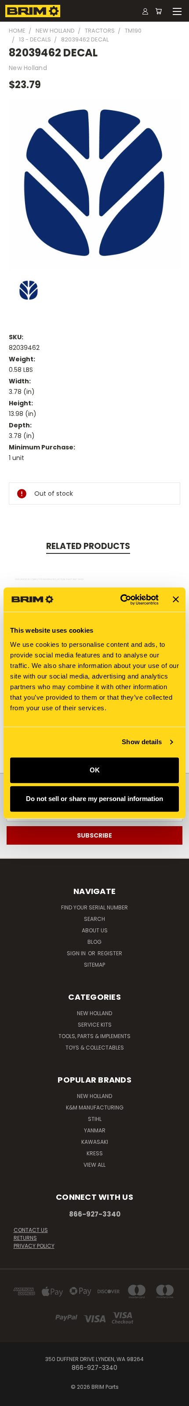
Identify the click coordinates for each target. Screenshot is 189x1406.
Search (94, 919)
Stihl (95, 1119)
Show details (142, 742)
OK (95, 770)
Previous (13, 1397)
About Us (95, 930)
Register (110, 953)
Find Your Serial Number (94, 907)
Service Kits (95, 1024)
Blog (94, 942)
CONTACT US (31, 1230)
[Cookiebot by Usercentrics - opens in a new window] (121, 599)
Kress (95, 1153)
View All (94, 1165)
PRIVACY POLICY (34, 1246)
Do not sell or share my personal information (94, 798)
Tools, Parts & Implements (94, 1036)
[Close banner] (176, 600)
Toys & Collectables (94, 1047)
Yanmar (94, 1130)
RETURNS (25, 1238)
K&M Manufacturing (95, 1107)
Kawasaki (94, 1142)
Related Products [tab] (88, 546)
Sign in (77, 953)
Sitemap (94, 964)
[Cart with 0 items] (158, 11)
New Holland (94, 1013)
